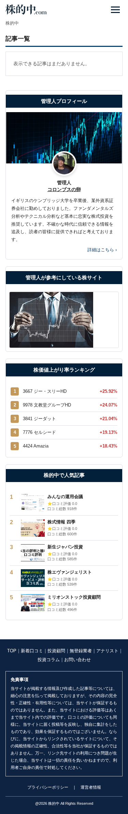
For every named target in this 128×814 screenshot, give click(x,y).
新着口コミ (32, 650)
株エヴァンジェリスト (69, 572)
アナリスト (107, 650)
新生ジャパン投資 (65, 546)
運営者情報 (91, 787)
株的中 (12, 23)
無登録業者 (81, 650)
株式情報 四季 (61, 521)
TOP (11, 650)
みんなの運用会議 (65, 496)
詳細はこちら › (102, 249)
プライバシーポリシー (47, 787)
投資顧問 (56, 650)
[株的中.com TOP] (26, 9)
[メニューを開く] (115, 9)
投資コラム (49, 659)
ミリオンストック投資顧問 (74, 597)
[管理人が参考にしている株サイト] (64, 320)
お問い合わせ (77, 659)
